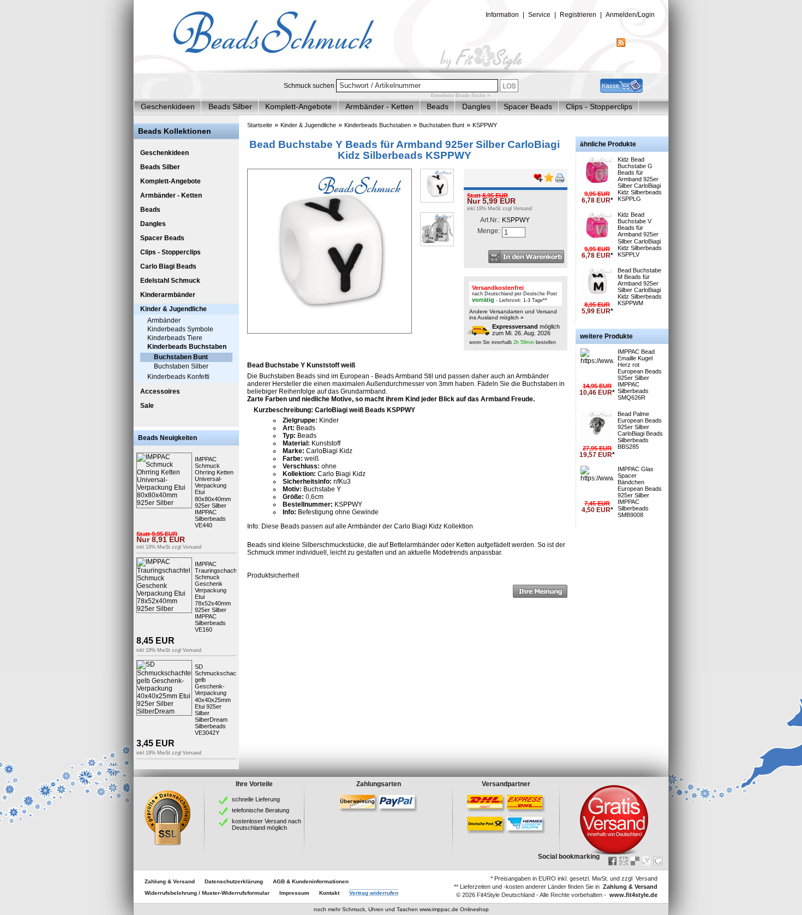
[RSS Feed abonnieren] (621, 45)
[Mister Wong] (623, 861)
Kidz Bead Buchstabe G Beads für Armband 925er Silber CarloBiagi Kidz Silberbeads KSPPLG (640, 179)
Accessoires (160, 391)
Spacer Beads (528, 106)
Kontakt (329, 893)
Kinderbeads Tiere (174, 338)
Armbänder (164, 320)
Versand (192, 547)
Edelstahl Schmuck (170, 280)
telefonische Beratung (260, 810)
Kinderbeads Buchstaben (186, 346)
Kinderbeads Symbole (180, 329)
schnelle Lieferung (256, 799)
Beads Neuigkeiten (167, 438)
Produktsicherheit (273, 575)
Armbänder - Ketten (379, 106)
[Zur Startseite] (401, 70)
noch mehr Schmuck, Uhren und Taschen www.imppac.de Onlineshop (401, 909)
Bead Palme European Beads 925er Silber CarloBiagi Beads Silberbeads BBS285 (640, 430)
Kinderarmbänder (167, 295)
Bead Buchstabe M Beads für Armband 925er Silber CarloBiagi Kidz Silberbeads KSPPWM (640, 286)
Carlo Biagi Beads (168, 266)
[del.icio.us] (635, 861)
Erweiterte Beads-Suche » (460, 95)
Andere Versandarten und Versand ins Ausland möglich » (513, 314)
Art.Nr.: (490, 220)
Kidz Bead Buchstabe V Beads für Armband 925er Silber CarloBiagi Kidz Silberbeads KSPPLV (640, 234)
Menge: (488, 231)
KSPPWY (484, 125)
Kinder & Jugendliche (173, 309)
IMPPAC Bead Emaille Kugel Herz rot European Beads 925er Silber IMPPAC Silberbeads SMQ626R (640, 374)
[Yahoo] (646, 861)
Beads (437, 106)
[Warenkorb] (621, 90)
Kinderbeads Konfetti (178, 377)
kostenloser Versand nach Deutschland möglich (266, 824)
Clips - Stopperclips (599, 106)
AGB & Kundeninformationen (311, 881)
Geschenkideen (168, 106)
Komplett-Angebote (298, 106)
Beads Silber (230, 106)
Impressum (294, 893)
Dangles (476, 106)
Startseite (259, 125)
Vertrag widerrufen (373, 893)
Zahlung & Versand (170, 881)
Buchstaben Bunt (181, 357)
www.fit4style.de (633, 895)
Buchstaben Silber (181, 366)
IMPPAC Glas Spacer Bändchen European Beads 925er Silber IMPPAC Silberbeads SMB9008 (640, 492)
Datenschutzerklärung (234, 881)
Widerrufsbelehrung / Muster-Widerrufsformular (207, 893)
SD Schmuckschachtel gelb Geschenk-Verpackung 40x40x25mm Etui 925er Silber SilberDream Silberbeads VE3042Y (220, 699)
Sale (147, 405)
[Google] (658, 861)
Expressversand (515, 326)
